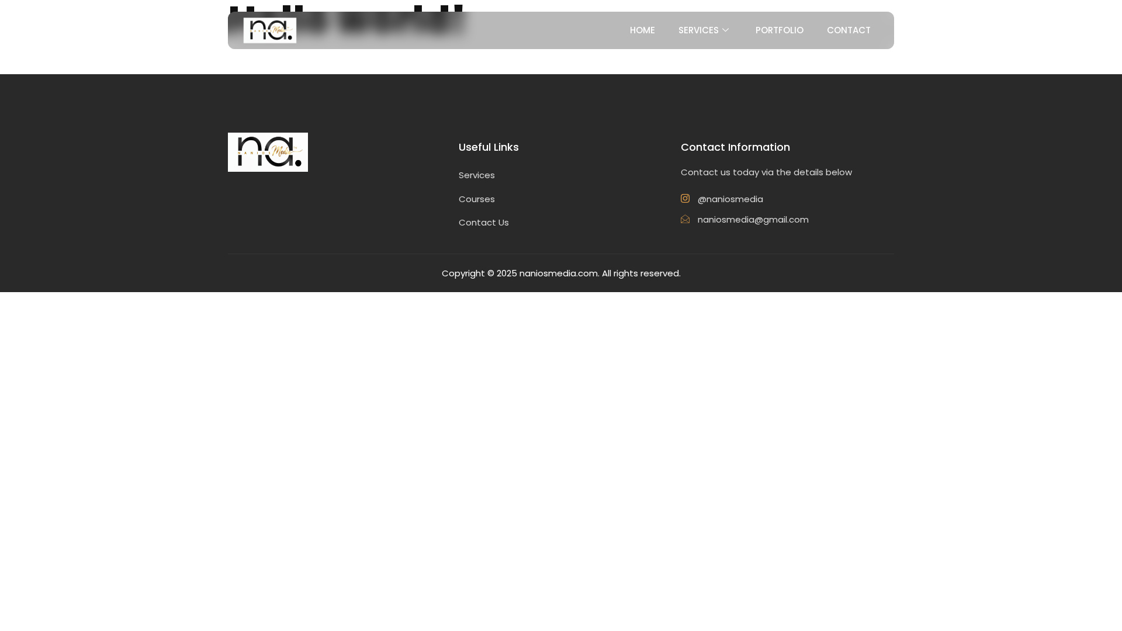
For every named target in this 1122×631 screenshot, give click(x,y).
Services (698, 30)
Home (642, 30)
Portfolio (780, 30)
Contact (849, 30)
